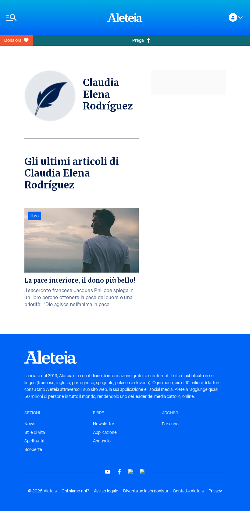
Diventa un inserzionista (145, 491)
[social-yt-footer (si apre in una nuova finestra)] (107, 472)
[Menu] (53, 17)
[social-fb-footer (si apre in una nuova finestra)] (119, 472)
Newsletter (103, 424)
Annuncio (102, 441)
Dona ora (12, 40)
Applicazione (105, 432)
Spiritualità (34, 441)
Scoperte (33, 449)
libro (34, 216)
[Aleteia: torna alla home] (125, 17)
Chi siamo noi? (75, 491)
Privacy (215, 491)
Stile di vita (34, 432)
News (29, 424)
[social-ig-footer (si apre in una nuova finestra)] (142, 472)
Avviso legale (106, 491)
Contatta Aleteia (188, 491)
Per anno (170, 424)
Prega (138, 40)
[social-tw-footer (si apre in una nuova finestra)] (131, 472)
